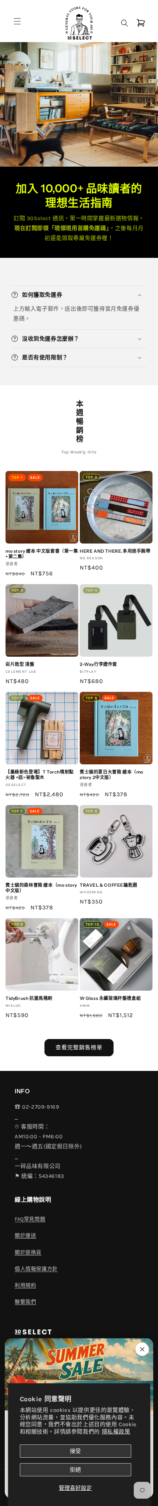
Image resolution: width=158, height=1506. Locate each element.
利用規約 (25, 1285)
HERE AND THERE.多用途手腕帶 (115, 551)
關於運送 (25, 1235)
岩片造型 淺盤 (20, 664)
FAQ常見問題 (30, 1219)
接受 (75, 1451)
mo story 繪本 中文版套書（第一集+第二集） (42, 554)
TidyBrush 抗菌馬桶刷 (29, 998)
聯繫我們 (25, 1302)
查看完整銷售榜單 (79, 1047)
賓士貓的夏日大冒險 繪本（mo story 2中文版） (111, 774)
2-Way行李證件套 (98, 664)
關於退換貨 (28, 1252)
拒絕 (75, 1469)
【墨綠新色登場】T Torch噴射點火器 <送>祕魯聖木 (40, 774)
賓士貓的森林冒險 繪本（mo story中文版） (41, 888)
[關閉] (142, 1349)
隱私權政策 (116, 1431)
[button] (17, 21)
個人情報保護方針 (36, 1269)
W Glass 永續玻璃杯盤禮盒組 (110, 998)
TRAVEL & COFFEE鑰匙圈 (108, 885)
